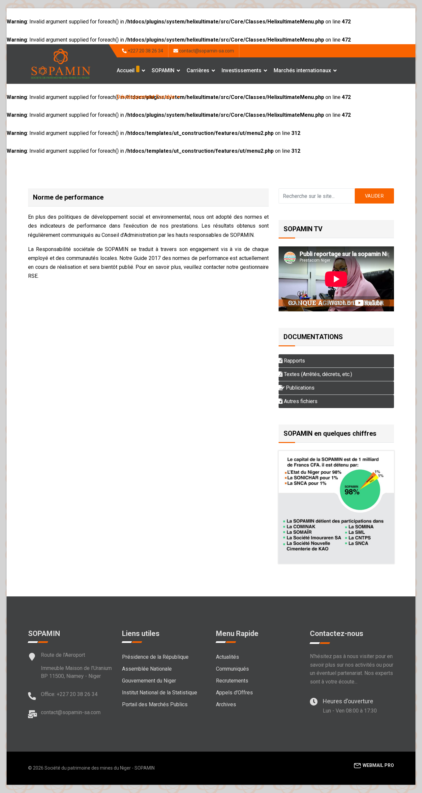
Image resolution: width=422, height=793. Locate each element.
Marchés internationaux (302, 70)
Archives (226, 704)
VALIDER (374, 196)
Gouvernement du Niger (149, 681)
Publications (300, 388)
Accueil (126, 70)
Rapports (294, 361)
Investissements (241, 70)
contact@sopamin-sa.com (206, 50)
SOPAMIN (163, 70)
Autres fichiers (300, 401)
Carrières (198, 70)
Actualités (227, 657)
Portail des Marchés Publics (155, 704)
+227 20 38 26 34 (145, 50)
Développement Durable (146, 97)
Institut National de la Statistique (159, 692)
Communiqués (232, 669)
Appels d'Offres (234, 692)
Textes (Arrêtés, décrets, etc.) (317, 374)
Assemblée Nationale (147, 669)
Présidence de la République (155, 657)
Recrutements (232, 681)
